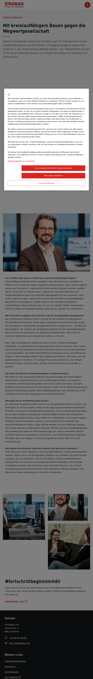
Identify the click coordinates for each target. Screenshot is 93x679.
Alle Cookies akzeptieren (53, 176)
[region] (46, 139)
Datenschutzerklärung (16, 161)
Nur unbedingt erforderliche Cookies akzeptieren (53, 168)
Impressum (30, 161)
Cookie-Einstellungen (46, 183)
